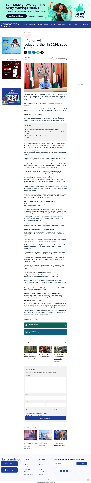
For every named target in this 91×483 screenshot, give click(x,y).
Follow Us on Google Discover (61, 58)
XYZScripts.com (52, 482)
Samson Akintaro (27, 448)
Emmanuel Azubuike (58, 450)
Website (48, 402)
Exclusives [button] (31, 24)
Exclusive (41, 462)
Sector (40, 469)
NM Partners (26, 471)
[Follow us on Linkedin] (4, 26)
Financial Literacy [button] (61, 24)
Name (27, 394)
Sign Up (82, 463)
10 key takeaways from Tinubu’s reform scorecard (30, 442)
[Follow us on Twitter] (9, 26)
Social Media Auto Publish (40, 482)
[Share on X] (25, 52)
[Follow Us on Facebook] (61, 471)
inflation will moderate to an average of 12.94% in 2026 (45, 304)
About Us (26, 464)
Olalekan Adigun (42, 450)
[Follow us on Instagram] (6, 26)
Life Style (41, 474)
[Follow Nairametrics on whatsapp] (11, 96)
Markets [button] (46, 24)
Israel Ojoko (27, 57)
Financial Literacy (43, 471)
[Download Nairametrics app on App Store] (9, 470)
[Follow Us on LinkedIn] (64, 471)
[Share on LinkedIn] (34, 52)
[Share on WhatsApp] (38, 52)
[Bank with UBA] (11, 70)
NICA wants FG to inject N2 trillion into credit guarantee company (43, 129)
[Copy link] (42, 52)
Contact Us (26, 467)
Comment (27, 375)
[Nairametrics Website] (10, 23)
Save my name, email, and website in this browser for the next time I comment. (43, 409)
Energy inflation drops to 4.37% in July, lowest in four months (45, 443)
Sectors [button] (52, 24)
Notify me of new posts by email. (34, 415)
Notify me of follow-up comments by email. (36, 413)
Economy (29, 32)
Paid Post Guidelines (28, 474)
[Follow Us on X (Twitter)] (70, 471)
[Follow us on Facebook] (1, 26)
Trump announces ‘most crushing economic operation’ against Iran (60, 443)
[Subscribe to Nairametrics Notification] (88, 480)
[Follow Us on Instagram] (67, 471)
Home (25, 24)
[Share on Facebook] (29, 52)
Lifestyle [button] (69, 24)
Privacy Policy (27, 469)
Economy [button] (39, 24)
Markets (41, 467)
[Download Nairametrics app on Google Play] (9, 463)
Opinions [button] (76, 24)
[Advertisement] (79, 58)
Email (26, 402)
